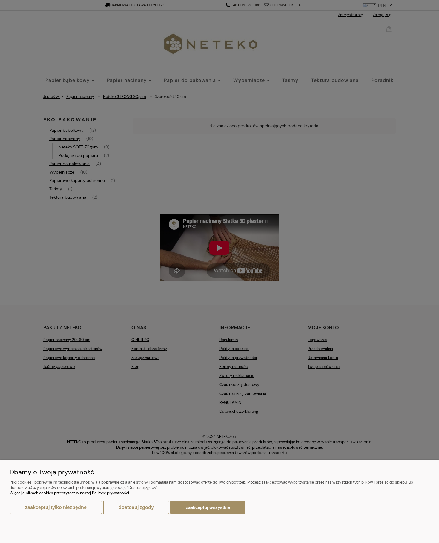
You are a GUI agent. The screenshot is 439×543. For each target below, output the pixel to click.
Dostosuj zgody (136, 507)
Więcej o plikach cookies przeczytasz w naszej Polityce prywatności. (70, 493)
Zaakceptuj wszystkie (208, 507)
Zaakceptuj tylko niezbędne (56, 507)
